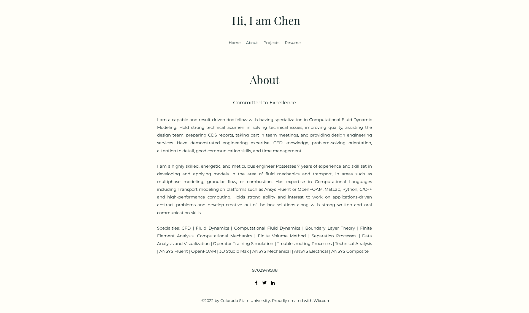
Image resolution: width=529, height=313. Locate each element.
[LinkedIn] (273, 282)
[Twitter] (264, 282)
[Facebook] (256, 282)
